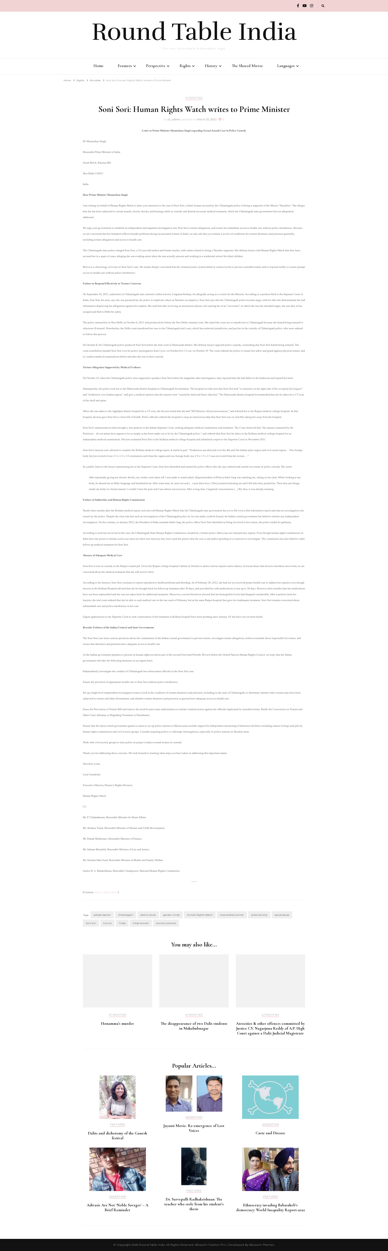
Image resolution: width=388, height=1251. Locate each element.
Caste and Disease (270, 1133)
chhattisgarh (125, 914)
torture (107, 923)
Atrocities (194, 97)
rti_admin (174, 119)
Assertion (194, 1117)
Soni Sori (91, 923)
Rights (185, 65)
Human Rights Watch (106, 892)
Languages (286, 65)
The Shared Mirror (247, 65)
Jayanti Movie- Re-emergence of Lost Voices (193, 1128)
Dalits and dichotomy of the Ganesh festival (117, 1136)
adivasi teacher (102, 914)
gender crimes (171, 914)
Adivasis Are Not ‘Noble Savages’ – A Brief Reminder (117, 1207)
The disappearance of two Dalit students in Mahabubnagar (194, 1026)
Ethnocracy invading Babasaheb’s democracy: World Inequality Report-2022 (270, 1207)
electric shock (148, 914)
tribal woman (141, 923)
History (211, 65)
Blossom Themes (261, 1245)
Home (98, 65)
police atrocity (259, 914)
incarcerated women (232, 914)
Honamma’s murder (117, 1023)
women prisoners (166, 923)
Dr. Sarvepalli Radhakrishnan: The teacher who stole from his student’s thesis (194, 1204)
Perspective (155, 65)
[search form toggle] (323, 5)
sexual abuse (282, 914)
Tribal (122, 923)
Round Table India (194, 32)
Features (125, 65)
